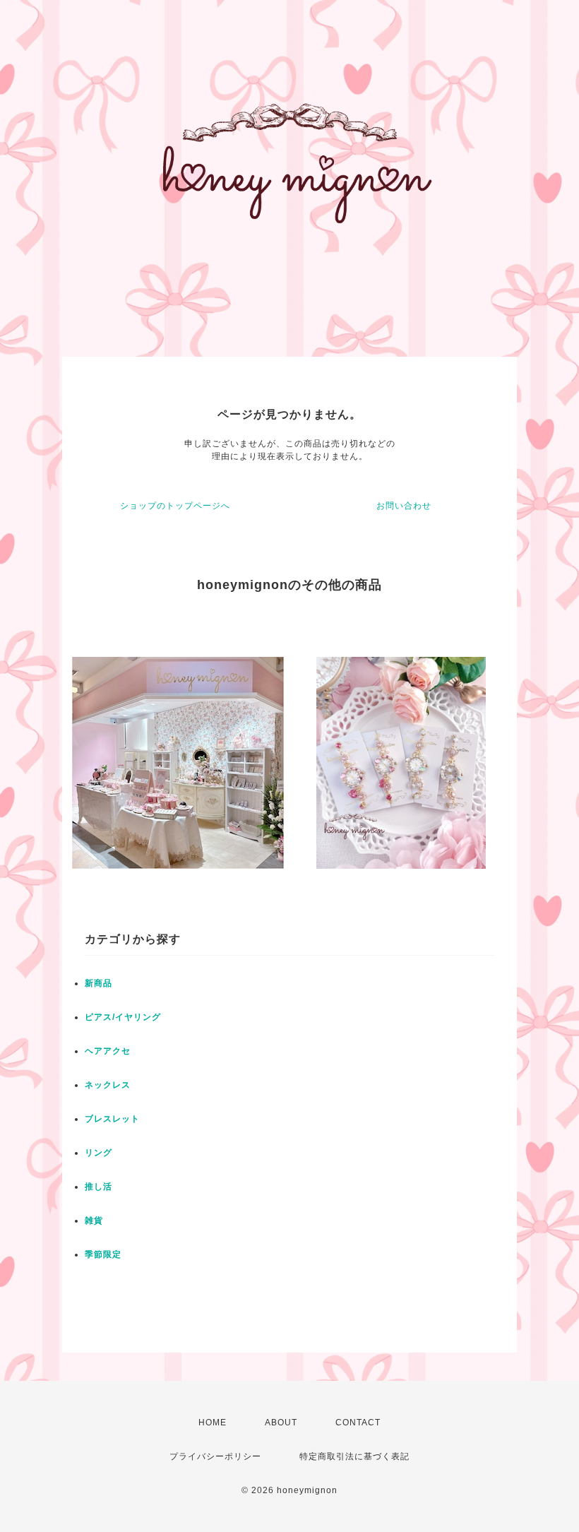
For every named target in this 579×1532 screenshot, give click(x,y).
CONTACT (358, 1422)
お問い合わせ (403, 506)
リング (98, 1153)
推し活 (98, 1187)
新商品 (98, 983)
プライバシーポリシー (215, 1456)
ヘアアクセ (108, 1051)
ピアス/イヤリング (123, 1017)
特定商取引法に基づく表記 (354, 1456)
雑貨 (94, 1220)
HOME (212, 1422)
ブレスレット (112, 1119)
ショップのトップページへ (175, 506)
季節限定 (103, 1254)
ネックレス (108, 1085)
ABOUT (281, 1422)
